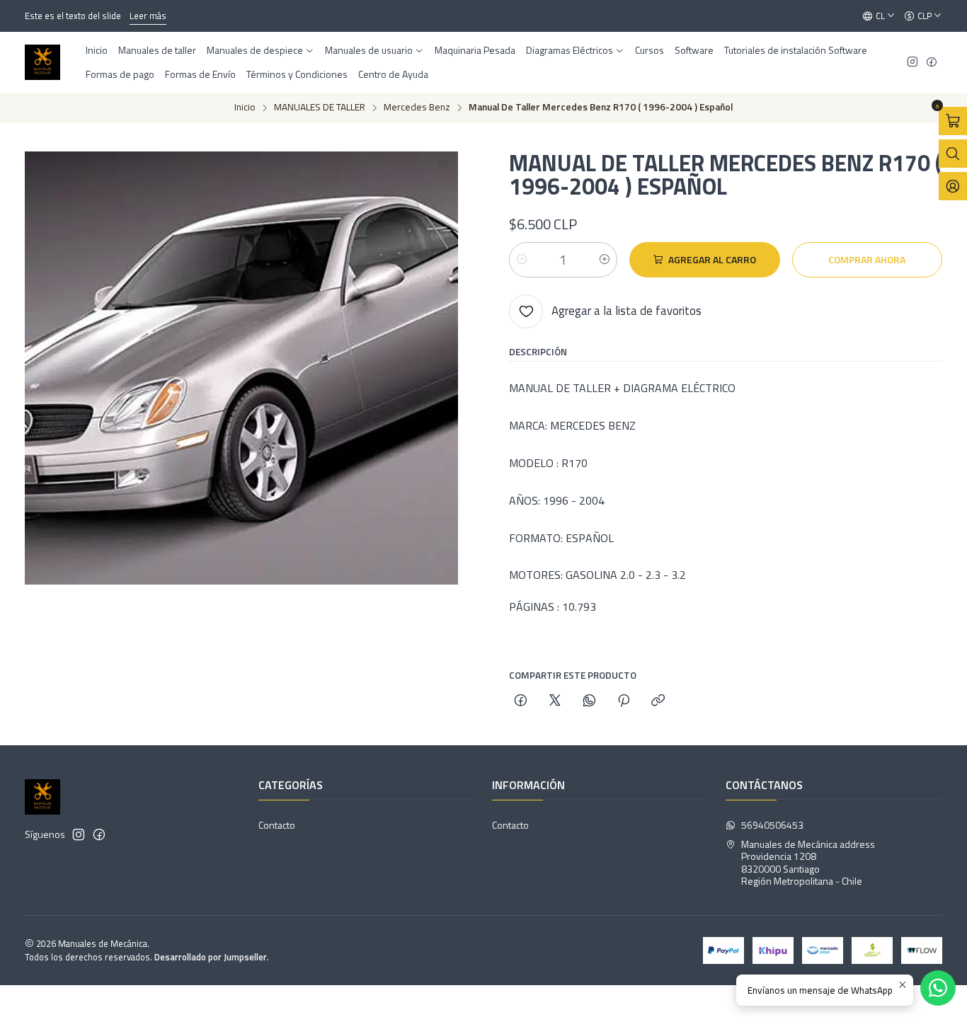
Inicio (245, 108)
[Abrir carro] (953, 121)
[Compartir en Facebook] (520, 701)
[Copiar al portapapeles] (658, 701)
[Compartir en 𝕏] (555, 701)
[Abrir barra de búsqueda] (953, 153)
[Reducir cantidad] (522, 260)
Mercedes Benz (417, 108)
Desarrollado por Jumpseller (210, 957)
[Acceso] (953, 186)
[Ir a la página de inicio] (42, 62)
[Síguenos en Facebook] (931, 63)
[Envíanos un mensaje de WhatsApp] (938, 988)
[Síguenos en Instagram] (912, 63)
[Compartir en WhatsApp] (589, 701)
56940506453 (772, 824)
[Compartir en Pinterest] (624, 701)
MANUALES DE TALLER (319, 108)
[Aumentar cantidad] (605, 260)
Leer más (148, 15)
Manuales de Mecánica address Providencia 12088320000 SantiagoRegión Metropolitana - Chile (808, 863)
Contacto (276, 824)
